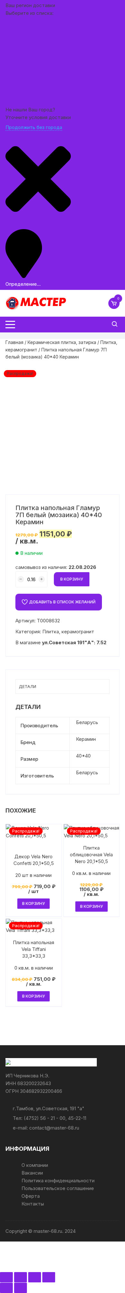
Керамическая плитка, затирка (62, 342)
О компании (34, 1165)
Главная (14, 342)
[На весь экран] (20, 1277)
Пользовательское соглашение (57, 1188)
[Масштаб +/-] (6, 1277)
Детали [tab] (27, 686)
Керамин (86, 739)
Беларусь (87, 722)
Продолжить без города (33, 127)
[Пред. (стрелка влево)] (6, 1288)
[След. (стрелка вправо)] (20, 1288)
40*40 (83, 756)
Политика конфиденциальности (58, 1180)
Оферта (30, 1196)
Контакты (32, 1204)
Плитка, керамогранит (68, 631)
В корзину (71, 579)
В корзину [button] (33, 903)
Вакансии (32, 1173)
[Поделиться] (34, 1277)
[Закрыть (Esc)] (48, 1277)
